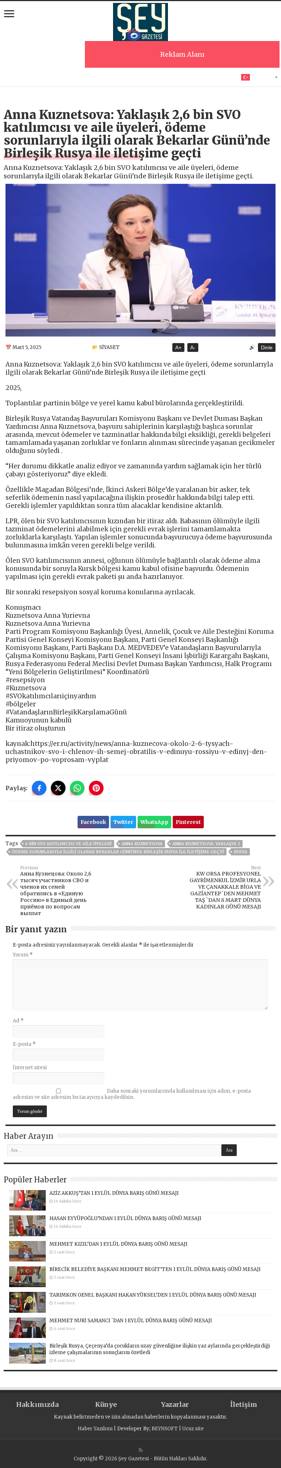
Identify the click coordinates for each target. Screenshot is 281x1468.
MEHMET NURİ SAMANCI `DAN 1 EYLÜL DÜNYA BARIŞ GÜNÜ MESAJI (130, 1321)
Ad (18, 1021)
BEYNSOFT (164, 1429)
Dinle (267, 347)
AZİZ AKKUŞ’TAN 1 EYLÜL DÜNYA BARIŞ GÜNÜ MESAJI (114, 1193)
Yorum (23, 955)
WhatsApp (154, 822)
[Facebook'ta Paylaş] (39, 788)
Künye (106, 1404)
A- (192, 347)
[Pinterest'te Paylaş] (96, 788)
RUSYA (240, 851)
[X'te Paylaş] (58, 788)
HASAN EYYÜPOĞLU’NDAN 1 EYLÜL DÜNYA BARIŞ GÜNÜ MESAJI (125, 1218)
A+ (178, 347)
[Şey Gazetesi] (140, 21)
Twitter (123, 822)
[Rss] (140, 1450)
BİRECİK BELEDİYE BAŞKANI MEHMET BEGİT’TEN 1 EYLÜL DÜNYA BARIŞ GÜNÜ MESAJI (155, 1269)
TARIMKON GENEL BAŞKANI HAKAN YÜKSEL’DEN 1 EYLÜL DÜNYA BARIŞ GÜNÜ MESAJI (152, 1295)
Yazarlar (175, 1404)
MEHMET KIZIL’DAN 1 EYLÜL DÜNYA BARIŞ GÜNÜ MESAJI (118, 1244)
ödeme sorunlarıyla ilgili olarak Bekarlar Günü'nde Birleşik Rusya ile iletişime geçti (118, 851)
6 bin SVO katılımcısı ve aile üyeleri (68, 843)
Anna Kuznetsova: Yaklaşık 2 (206, 843)
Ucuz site (193, 1429)
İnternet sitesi (30, 1067)
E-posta (24, 1044)
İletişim (243, 1404)
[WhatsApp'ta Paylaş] (77, 788)
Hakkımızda (37, 1404)
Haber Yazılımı (95, 1429)
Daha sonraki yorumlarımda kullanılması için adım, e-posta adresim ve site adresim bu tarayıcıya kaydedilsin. (132, 1094)
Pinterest (188, 822)
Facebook (93, 822)
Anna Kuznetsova (141, 843)
